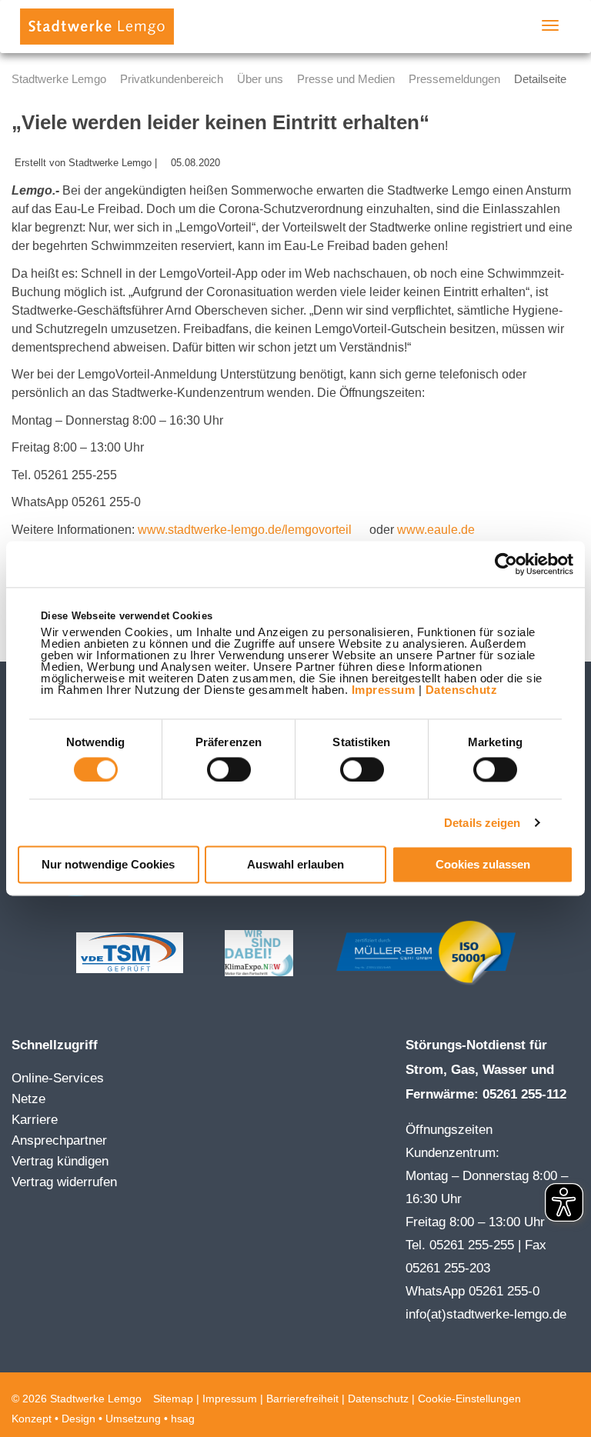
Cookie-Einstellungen (469, 1398)
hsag (183, 1418)
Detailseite (540, 78)
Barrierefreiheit (302, 1398)
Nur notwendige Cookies (108, 865)
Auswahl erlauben (295, 865)
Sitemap (173, 1398)
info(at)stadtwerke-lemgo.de (486, 1314)
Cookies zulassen (483, 865)
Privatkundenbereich (171, 78)
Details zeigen (482, 823)
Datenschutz (462, 689)
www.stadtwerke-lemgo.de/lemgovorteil (246, 529)
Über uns (260, 78)
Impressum (384, 689)
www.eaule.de (436, 529)
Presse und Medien (346, 78)
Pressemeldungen (454, 78)
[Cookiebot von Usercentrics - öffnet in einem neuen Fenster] (506, 563)
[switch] (229, 769)
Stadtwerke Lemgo (59, 78)
